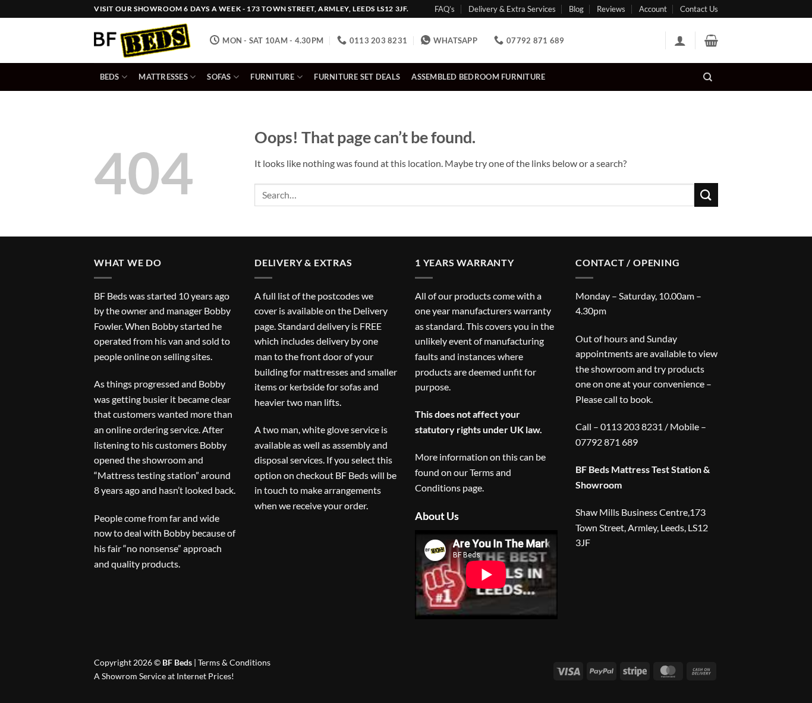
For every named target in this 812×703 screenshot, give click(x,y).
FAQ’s (445, 9)
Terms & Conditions (234, 662)
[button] (680, 40)
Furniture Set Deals (357, 76)
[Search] (707, 77)
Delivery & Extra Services (512, 9)
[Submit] (706, 194)
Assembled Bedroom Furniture (478, 76)
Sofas (219, 76)
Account (653, 9)
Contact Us (699, 9)
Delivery (370, 310)
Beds (109, 76)
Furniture (272, 76)
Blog (576, 9)
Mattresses (163, 76)
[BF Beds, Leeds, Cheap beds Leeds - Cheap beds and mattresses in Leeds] (143, 40)
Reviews (611, 9)
